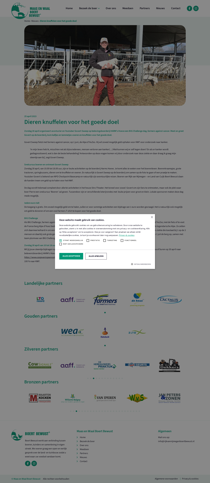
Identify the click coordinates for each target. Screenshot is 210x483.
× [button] (152, 217)
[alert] (105, 241)
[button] (105, 264)
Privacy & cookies (126, 235)
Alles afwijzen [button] (96, 256)
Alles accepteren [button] (71, 256)
